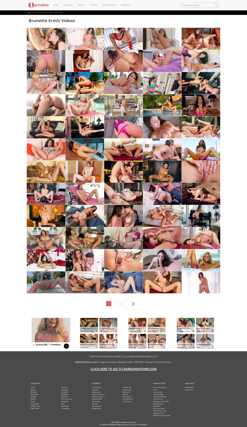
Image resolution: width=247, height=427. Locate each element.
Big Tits (33, 390)
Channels (68, 5)
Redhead (64, 394)
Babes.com (96, 392)
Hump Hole (157, 392)
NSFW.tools (58, 12)
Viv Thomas (127, 401)
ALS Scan (95, 390)
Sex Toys (64, 397)
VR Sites (93, 5)
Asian (33, 387)
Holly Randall (97, 399)
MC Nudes (96, 401)
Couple (33, 397)
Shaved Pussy (66, 399)
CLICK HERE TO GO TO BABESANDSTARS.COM (124, 369)
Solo (63, 404)
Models (81, 5)
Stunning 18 (127, 397)
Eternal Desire (97, 397)
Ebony (33, 399)
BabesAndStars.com (86, 362)
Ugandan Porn (158, 413)
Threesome (65, 408)
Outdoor (64, 392)
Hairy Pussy (35, 406)
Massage (64, 390)
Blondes (34, 392)
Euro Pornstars (159, 408)
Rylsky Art (126, 392)
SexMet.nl (157, 406)
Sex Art (125, 394)
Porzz (155, 390)
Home (56, 5)
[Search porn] (216, 5)
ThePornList (157, 399)
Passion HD (127, 390)
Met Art (95, 404)
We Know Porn (159, 404)
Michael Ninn (97, 406)
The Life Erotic (128, 399)
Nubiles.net (127, 387)
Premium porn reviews (162, 415)
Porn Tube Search (160, 387)
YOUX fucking (158, 394)
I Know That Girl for (42, 12)
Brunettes (34, 394)
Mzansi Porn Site (159, 411)
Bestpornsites (109, 5)
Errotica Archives (98, 394)
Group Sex (35, 404)
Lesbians (64, 387)
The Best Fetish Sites (161, 401)
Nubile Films (96, 408)
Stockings (65, 406)
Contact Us (189, 390)
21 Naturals (96, 387)
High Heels (35, 408)
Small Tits (64, 401)
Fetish (33, 401)
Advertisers (189, 387)
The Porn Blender (159, 397)
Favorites (125, 5)
